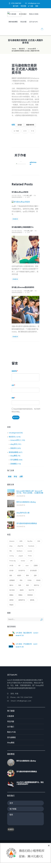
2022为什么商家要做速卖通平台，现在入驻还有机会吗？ (30, 783)
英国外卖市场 (30, 125)
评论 (15, 476)
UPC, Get (29, 195)
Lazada (29, 551)
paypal (21, 556)
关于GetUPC (33, 22)
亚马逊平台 (21, 570)
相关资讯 (22, 49)
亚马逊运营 (33, 570)
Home (14, 49)
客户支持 (15, 6)
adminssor (33, 163)
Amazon (11, 541)
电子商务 (12, 590)
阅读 (9, 476)
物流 (19, 585)
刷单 (27, 575)
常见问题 (23, 6)
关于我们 (10, 726)
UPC (31, 561)
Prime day (12, 561)
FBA (10, 551)
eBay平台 (20, 546)
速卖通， (32, 600)
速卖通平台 (21, 600)
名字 (13, 385)
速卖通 (11, 600)
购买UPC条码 (33, 14)
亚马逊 (20, 125)
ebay (10, 546)
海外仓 (11, 585)
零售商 (11, 605)
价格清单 (10, 716)
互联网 (36, 565)
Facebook (31, 546)
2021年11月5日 (16, 195)
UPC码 (11, 565)
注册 (31, 6)
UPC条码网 (12, 14)
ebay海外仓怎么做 (22, 513)
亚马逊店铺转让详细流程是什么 (23, 227)
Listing (11, 556)
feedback (19, 551)
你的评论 (14, 371)
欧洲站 (38, 580)
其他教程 (13, 464)
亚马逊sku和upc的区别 (20, 192)
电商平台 (36, 585)
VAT (19, 565)
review (23, 561)
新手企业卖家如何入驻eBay (26, 502)
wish (27, 565)
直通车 (22, 590)
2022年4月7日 (20, 496)
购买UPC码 (11, 732)
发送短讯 (10, 829)
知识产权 (31, 590)
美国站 (11, 595)
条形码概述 (22, 14)
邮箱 (13, 398)
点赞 (21, 476)
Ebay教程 (13, 456)
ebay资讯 (13, 444)
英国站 (20, 595)
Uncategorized (17, 197)
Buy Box (29, 541)
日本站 (29, 580)
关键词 (19, 575)
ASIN (20, 541)
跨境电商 (30, 595)
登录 (36, 6)
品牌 (35, 575)
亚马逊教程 (14, 460)
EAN (38, 541)
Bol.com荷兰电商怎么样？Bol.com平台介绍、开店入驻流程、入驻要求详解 (29, 492)
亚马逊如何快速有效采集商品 (26, 523)
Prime (30, 556)
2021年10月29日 (17, 231)
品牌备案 (12, 580)
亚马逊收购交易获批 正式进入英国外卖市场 (25, 69)
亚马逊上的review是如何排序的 (23, 287)
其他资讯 (13, 448)
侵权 (10, 575)
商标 (21, 580)
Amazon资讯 (32, 49)
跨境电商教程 (13, 22)
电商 (27, 585)
